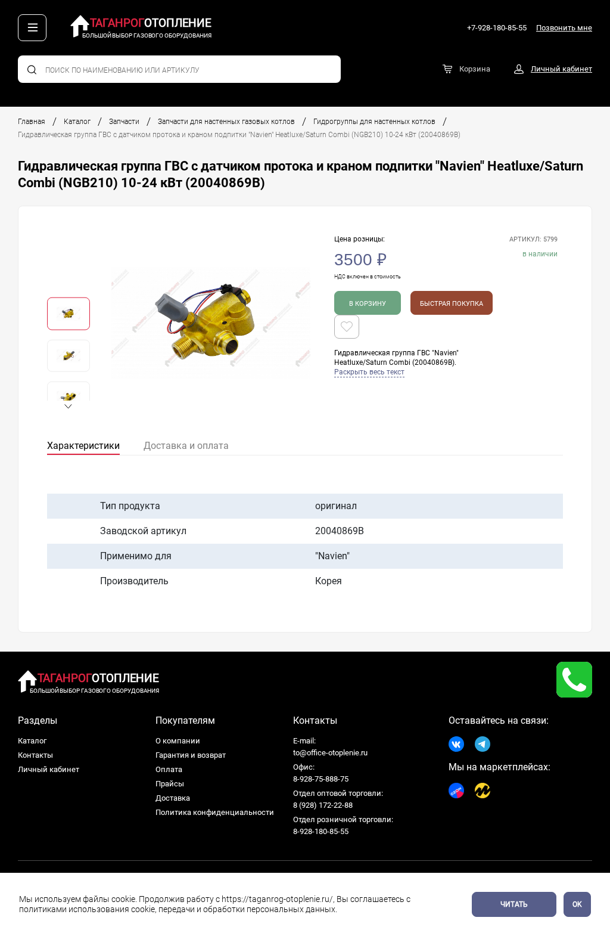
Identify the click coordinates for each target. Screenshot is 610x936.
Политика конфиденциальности (214, 812)
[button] (68, 406)
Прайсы (169, 783)
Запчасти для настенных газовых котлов (226, 121)
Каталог (77, 121)
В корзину (367, 304)
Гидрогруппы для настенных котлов (374, 121)
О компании (177, 740)
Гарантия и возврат (190, 755)
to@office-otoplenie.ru (330, 752)
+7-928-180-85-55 (497, 27)
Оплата (168, 769)
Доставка (172, 798)
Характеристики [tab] (83, 445)
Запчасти (124, 121)
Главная (31, 121)
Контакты (35, 755)
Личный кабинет (48, 769)
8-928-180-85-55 (320, 831)
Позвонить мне (564, 27)
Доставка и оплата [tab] (186, 445)
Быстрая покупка (451, 304)
